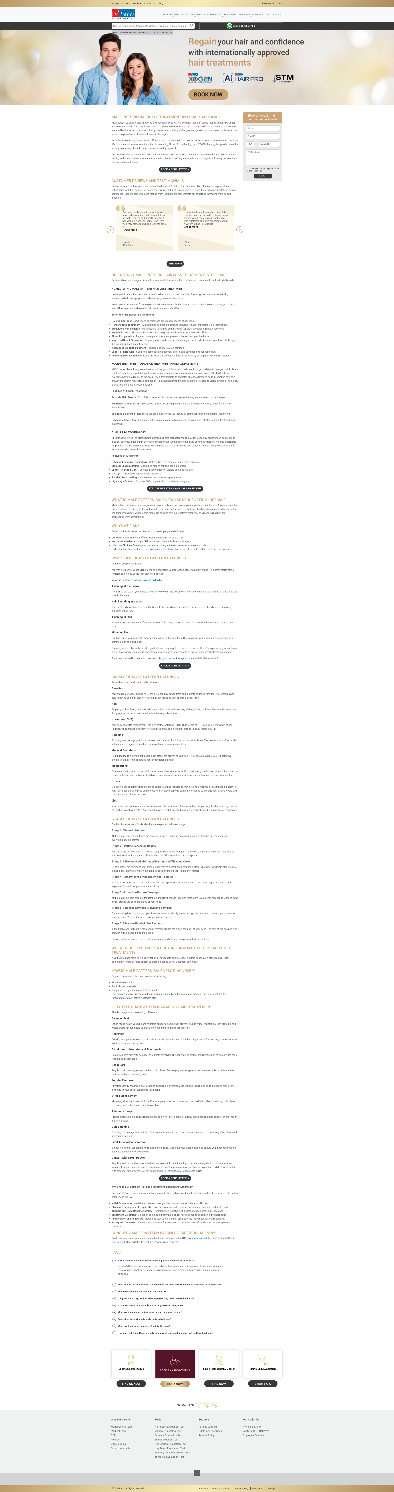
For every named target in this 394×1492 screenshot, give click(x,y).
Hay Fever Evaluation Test (170, 1448)
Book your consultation (200, 1238)
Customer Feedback (210, 1430)
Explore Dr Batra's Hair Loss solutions (175, 488)
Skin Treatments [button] (195, 14)
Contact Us (150, 3)
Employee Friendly (253, 1435)
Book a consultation (175, 169)
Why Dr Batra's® (251, 1426)
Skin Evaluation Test (166, 1439)
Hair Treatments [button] (173, 14)
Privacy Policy (241, 1488)
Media (136, 3)
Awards (115, 1439)
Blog (161, 3)
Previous (110, 229)
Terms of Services (221, 1488)
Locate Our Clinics (273, 3)
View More (175, 263)
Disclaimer (257, 1488)
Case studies (118, 1443)
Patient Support (208, 1426)
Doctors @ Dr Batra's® (255, 1430)
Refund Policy (207, 1435)
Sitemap (270, 1488)
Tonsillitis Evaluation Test (169, 1456)
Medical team (119, 1430)
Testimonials (273, 14)
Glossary (203, 1488)
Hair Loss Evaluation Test (169, 1426)
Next (239, 229)
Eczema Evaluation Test (169, 1435)
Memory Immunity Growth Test (173, 1452)
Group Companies (121, 3)
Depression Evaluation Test (170, 1443)
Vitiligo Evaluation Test (168, 1430)
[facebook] (198, 1405)
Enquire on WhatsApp (244, 25)
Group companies (121, 1448)
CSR (113, 1435)
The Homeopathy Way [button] (251, 14)
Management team (122, 1426)
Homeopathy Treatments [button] (222, 14)
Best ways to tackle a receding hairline (142, 580)
